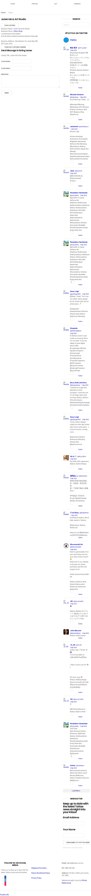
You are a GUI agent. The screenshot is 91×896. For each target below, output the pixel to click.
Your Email (5, 68)
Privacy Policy (36, 878)
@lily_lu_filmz (81, 456)
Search (87, 25)
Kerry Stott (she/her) (78, 383)
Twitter (80, 88)
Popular (35, 3)
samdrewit (74, 127)
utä (71, 601)
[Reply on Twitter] (70, 88)
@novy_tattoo (74, 195)
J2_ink (72, 645)
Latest (12, 3)
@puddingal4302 (75, 294)
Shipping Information (39, 868)
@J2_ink (78, 645)
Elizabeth (73, 328)
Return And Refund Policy (40, 873)
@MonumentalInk (75, 547)
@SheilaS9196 (84, 513)
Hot (55, 3)
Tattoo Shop (17, 31)
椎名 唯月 (73, 48)
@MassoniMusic (75, 633)
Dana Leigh (74, 291)
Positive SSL (4, 895)
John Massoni (75, 631)
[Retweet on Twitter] (73, 88)
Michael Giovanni (77, 95)
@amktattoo (80, 765)
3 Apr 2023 (73, 50)
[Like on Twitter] (76, 88)
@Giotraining (74, 97)
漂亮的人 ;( (74, 476)
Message (4, 74)
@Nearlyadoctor (75, 385)
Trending (77, 3)
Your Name (5, 61)
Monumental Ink (76, 544)
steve (72, 171)
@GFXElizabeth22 (75, 331)
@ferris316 (78, 171)
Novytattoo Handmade (78, 193)
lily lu (72, 456)
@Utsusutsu (83, 476)
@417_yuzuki (82, 48)
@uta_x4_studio (78, 601)
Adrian (72, 765)
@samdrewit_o (83, 126)
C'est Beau (74, 513)
